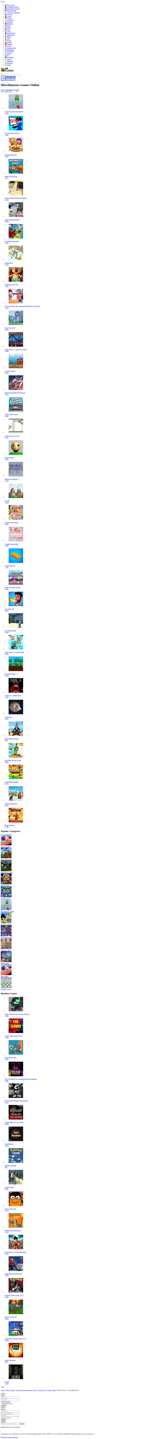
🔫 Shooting (9, 63)
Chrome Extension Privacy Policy (26, 1390)
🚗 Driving (8, 42)
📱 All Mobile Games (11, 7)
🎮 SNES (8, 37)
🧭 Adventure (9, 20)
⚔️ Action (8, 59)
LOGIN (3, 1405)
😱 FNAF (8, 46)
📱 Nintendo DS (10, 33)
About (3, 1390)
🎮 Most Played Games (12, 9)
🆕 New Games (10, 5)
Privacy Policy (10, 1390)
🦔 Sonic (8, 25)
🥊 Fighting (8, 44)
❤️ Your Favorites (10, 11)
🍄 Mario (8, 27)
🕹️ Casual (8, 16)
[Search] (1, 73)
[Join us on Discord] (8, 80)
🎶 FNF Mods (9, 52)
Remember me (7, 1403)
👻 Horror (8, 53)
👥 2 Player (8, 14)
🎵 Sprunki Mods (10, 48)
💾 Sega (7, 29)
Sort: (2, 91)
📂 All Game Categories (12, 12)
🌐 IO (7, 55)
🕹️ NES (7, 39)
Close (3, 1394)
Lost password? (5, 1401)
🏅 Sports (8, 65)
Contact (49, 1390)
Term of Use (42, 1390)
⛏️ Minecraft (9, 61)
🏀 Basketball (9, 57)
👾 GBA (7, 31)
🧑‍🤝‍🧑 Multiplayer (9, 50)
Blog (54, 1390)
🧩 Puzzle (8, 40)
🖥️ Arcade (8, 18)
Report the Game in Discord (9, 1437)
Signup (3, 1419)
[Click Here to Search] (20, 75)
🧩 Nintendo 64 (10, 35)
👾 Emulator (9, 22)
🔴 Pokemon (9, 24)
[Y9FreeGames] (7, 71)
